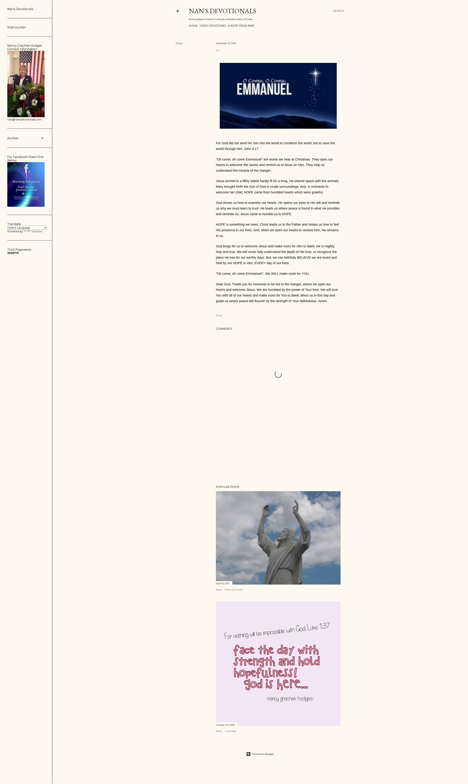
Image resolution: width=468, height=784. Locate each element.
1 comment (231, 731)
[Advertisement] (278, 450)
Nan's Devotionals (222, 11)
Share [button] (179, 43)
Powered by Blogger (263, 754)
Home (193, 25)
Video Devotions (213, 25)
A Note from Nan (241, 25)
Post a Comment (234, 589)
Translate (36, 231)
